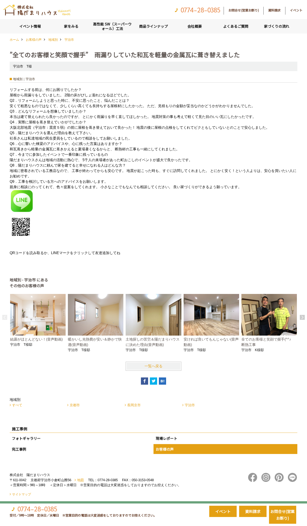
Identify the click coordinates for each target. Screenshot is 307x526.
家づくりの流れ (276, 26)
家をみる (71, 26)
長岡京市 (134, 405)
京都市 (75, 405)
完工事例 (19, 449)
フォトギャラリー (26, 438)
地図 (80, 480)
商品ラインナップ (153, 26)
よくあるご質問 (235, 26)
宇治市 (190, 405)
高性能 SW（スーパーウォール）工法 (112, 26)
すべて (17, 405)
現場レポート (166, 438)
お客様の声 (165, 449)
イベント (296, 10)
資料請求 (274, 10)
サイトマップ (21, 494)
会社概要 (194, 26)
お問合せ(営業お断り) (243, 10)
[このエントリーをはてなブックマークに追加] (162, 381)
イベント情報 (30, 26)
